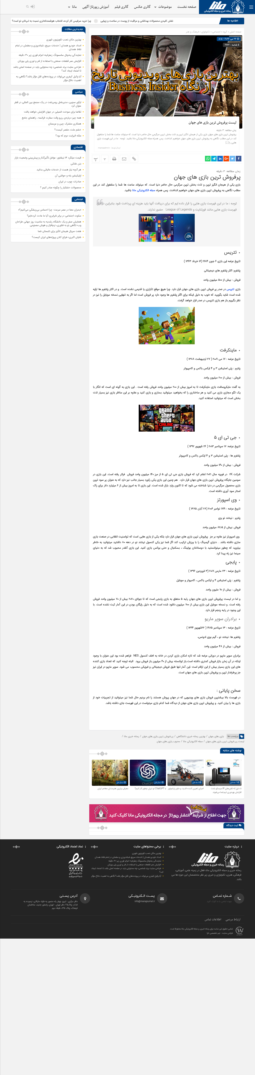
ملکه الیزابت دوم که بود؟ (68, 136)
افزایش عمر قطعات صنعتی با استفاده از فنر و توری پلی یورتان (49, 61)
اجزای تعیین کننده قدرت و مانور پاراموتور (186, 788)
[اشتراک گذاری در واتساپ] (208, 158)
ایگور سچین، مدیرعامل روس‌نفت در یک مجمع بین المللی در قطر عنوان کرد (47, 104)
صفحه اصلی (235, 32)
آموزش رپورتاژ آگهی (95, 7)
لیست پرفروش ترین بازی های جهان (212, 122)
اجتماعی (216, 32)
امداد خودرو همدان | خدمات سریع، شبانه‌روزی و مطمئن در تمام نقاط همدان (48, 47)
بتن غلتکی (76, 164)
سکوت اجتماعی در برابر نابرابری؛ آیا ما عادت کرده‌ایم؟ (54, 216)
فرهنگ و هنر (192, 32)
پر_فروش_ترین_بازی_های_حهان (157, 736)
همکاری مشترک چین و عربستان (64, 124)
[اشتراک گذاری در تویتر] (232, 158)
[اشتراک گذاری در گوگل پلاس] (226, 158)
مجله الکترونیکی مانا (143, 190)
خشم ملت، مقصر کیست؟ (68, 130)
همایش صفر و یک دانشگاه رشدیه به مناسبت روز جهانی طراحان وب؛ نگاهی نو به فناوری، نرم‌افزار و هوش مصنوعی (48, 223)
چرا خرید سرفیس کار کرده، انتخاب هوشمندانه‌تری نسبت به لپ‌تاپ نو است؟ (93, 21)
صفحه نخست (186, 7)
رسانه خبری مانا (131, 736)
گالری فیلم (121, 7)
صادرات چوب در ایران (69, 182)
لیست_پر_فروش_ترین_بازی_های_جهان (225, 741)
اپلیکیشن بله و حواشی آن (68, 176)
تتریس (230, 289)
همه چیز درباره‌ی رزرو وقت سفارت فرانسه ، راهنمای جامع (51, 118)
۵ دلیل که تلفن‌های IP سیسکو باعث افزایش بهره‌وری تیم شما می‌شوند (226, 790)
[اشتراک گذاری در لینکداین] (220, 158)
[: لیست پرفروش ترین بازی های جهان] (124, 158)
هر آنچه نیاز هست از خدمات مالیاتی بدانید (59, 170)
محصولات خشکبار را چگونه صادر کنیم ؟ (60, 187)
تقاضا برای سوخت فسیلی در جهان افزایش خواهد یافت (52, 112)
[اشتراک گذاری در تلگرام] (214, 158)
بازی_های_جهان (216, 736)
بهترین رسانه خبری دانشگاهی (190, 736)
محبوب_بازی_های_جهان (168, 741)
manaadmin (104, 147)
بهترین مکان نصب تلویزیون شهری (63, 40)
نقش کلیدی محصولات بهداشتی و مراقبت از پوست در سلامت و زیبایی (178, 21)
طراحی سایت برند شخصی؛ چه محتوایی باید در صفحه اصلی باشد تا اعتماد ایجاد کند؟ (47, 69)
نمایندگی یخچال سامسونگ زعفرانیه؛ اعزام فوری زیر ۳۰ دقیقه (50, 55)
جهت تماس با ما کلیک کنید (219, 901)
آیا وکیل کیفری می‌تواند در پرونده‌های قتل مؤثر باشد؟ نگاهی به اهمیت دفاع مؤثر (48, 78)
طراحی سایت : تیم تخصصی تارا (220, 933)
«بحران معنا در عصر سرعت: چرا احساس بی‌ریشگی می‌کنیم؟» (49, 210)
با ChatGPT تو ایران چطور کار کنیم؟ (150, 788)
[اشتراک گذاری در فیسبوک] (238, 158)
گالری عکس (142, 7)
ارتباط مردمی (233, 920)
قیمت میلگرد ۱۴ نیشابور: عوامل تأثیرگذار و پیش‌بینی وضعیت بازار (48, 158)
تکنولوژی (205, 32)
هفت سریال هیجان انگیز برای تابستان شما (59, 231)
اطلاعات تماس (213, 920)
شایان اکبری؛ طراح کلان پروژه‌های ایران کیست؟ (56, 237)
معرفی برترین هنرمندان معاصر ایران (112, 788)
